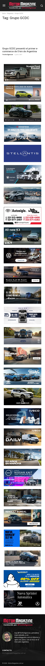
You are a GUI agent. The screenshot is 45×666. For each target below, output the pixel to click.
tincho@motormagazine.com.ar (14, 653)
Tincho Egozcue (7, 54)
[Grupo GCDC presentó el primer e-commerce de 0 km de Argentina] (22, 34)
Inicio (4, 13)
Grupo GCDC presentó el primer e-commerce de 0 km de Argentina (20, 50)
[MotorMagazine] (22, 5)
